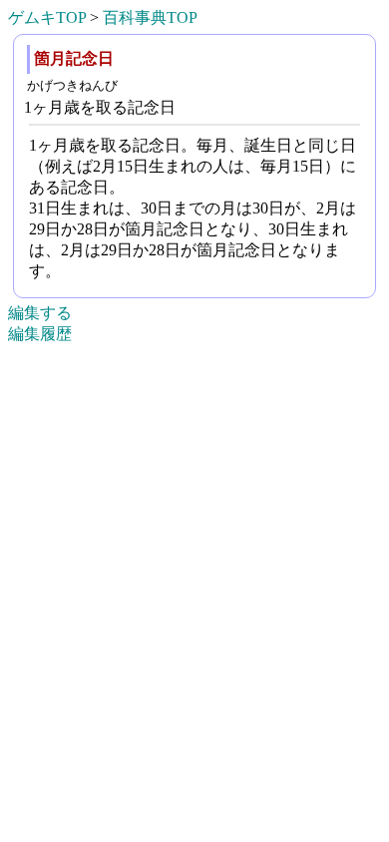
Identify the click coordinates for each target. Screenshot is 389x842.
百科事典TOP (150, 17)
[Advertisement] (194, 813)
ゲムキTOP (47, 17)
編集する (40, 312)
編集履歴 (40, 333)
